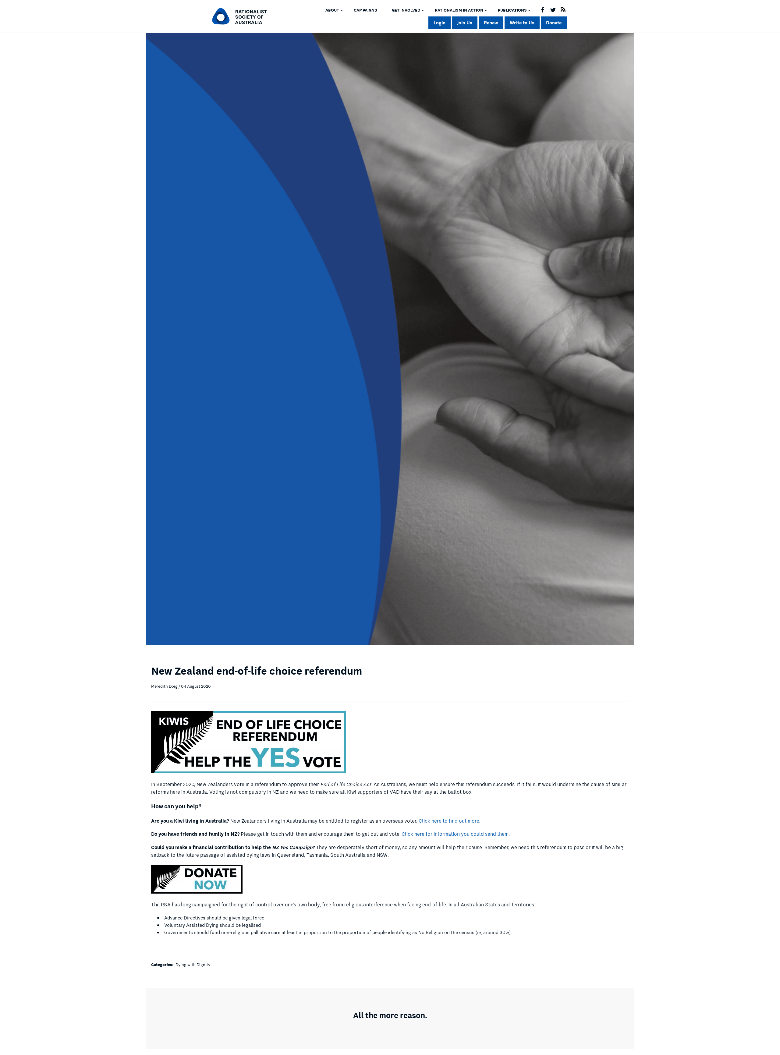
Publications (512, 10)
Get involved (406, 10)
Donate (554, 22)
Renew (491, 22)
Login (439, 22)
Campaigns (365, 10)
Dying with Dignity (193, 964)
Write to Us (522, 22)
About (332, 10)
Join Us (464, 22)
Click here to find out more (449, 821)
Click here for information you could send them (455, 834)
